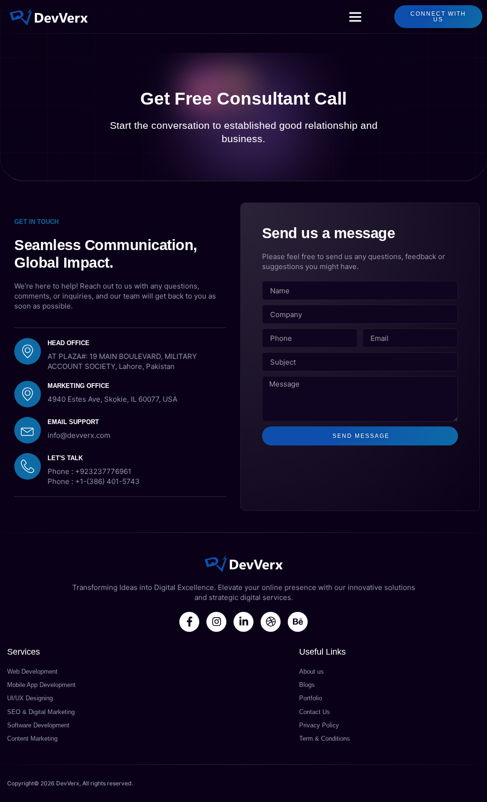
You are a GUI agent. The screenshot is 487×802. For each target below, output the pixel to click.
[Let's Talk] (27, 466)
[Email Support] (27, 430)
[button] (355, 17)
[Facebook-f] (189, 622)
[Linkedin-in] (243, 622)
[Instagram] (216, 622)
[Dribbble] (271, 622)
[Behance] (298, 622)
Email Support (73, 421)
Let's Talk (65, 458)
